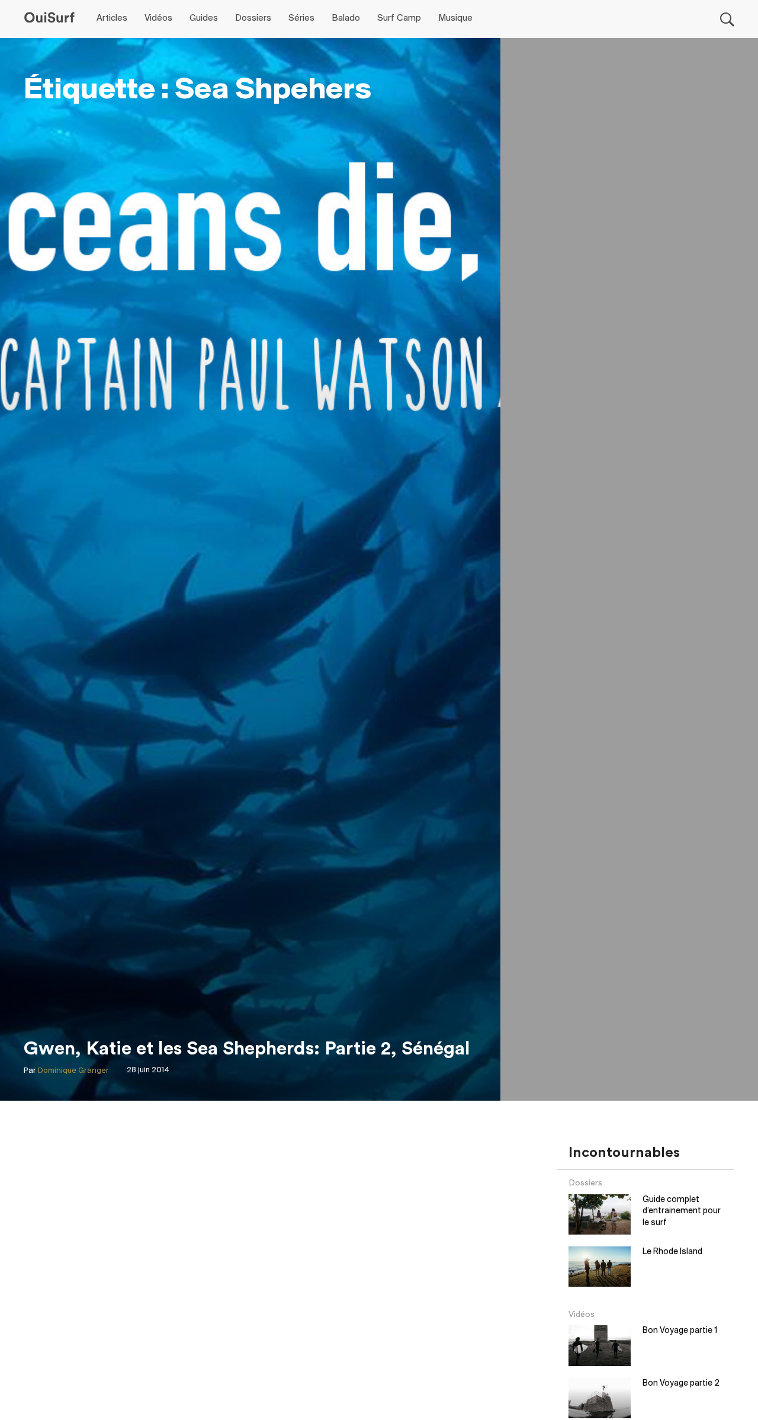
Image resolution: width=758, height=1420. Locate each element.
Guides (204, 18)
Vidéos (158, 18)
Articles (112, 18)
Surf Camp (399, 18)
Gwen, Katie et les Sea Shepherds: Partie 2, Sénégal (247, 1048)
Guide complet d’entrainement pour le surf (682, 1211)
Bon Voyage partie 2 (681, 1383)
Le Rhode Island (672, 1252)
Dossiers (253, 18)
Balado (346, 18)
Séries (301, 18)
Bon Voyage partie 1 (680, 1330)
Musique (455, 18)
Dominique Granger (73, 1070)
